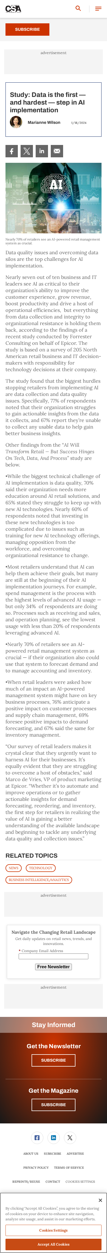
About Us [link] (30, 1154)
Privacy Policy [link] (36, 1168)
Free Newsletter (53, 966)
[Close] (100, 1200)
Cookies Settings (80, 1181)
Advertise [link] (75, 1154)
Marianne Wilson (44, 122)
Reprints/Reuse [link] (26, 1182)
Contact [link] (53, 1182)
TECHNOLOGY (40, 868)
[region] (53, 1223)
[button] (98, 8)
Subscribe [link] (52, 1154)
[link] (11, 151)
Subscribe (27, 29)
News (13, 868)
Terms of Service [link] (69, 1168)
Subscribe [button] (53, 1060)
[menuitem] (11, 151)
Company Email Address (41, 951)
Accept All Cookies (53, 1244)
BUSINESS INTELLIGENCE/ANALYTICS (39, 880)
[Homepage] (13, 9)
